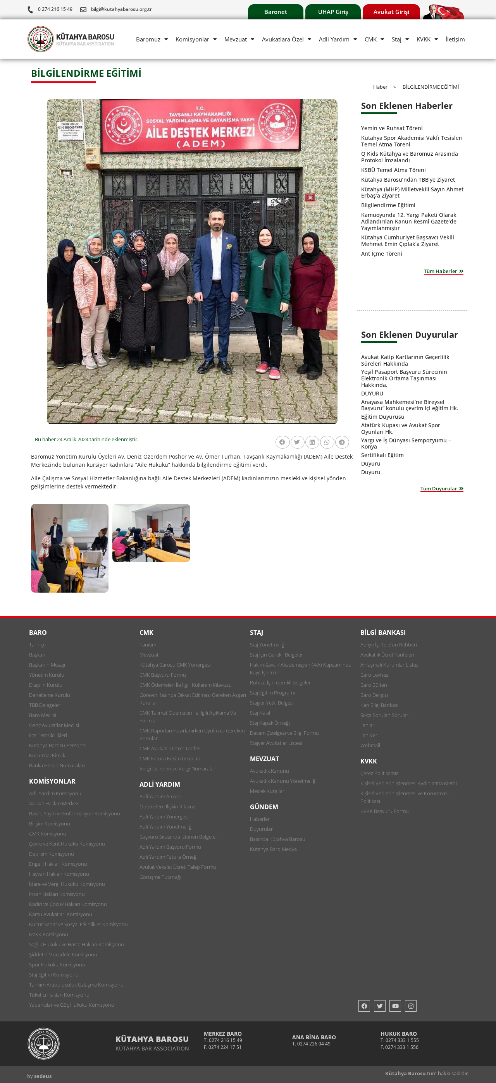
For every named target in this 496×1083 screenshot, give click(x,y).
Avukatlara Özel (283, 39)
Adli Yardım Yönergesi (164, 816)
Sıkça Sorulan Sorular (384, 715)
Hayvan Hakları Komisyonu (59, 873)
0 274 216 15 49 (55, 9)
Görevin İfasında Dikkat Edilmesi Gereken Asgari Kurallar (193, 698)
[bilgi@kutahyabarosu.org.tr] (83, 10)
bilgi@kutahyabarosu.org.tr (121, 9)
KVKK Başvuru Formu (384, 811)
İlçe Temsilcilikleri (48, 735)
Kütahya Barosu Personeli (58, 745)
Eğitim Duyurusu (383, 416)
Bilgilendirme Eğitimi (388, 205)
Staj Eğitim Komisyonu (54, 974)
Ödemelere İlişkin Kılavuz (167, 806)
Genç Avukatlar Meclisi (54, 725)
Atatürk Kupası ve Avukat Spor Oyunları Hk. (400, 428)
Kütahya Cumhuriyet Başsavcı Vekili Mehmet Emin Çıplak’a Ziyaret (407, 241)
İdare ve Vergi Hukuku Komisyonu (67, 883)
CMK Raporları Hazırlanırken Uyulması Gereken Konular (192, 734)
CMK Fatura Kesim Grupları (170, 758)
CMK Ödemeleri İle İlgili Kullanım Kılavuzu (186, 684)
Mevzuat (235, 39)
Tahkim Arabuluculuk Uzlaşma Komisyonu (76, 984)
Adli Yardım (334, 39)
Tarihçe (37, 644)
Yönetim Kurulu (46, 674)
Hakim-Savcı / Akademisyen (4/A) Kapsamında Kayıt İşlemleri (300, 668)
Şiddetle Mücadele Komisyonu (63, 954)
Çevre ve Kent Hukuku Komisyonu (67, 843)
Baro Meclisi (42, 715)
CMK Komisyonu (47, 833)
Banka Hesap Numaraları (57, 765)
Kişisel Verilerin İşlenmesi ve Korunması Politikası (404, 797)
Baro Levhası (374, 674)
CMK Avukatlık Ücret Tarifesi (171, 748)
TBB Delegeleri (45, 704)
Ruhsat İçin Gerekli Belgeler (280, 682)
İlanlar (367, 725)
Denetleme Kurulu (49, 694)
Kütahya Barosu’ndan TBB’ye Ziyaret (408, 179)
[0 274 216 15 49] (30, 10)
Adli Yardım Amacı (160, 796)
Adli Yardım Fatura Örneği (169, 856)
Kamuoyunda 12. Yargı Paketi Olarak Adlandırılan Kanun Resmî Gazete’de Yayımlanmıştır (408, 221)
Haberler (260, 818)
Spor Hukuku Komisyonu (57, 964)
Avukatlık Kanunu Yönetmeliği (283, 780)
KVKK (424, 39)
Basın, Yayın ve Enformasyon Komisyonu (74, 813)
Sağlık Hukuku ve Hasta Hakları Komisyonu (76, 944)
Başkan (37, 654)
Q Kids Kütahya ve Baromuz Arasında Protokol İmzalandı (409, 157)
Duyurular (261, 828)
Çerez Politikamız (379, 773)
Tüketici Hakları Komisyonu (59, 994)
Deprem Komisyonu (51, 853)
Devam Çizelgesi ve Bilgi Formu (284, 732)
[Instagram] (411, 1006)
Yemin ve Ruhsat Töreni (392, 128)
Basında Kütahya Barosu (277, 838)
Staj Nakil (260, 712)
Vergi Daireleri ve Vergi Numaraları (178, 768)
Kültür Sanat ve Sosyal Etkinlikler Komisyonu (78, 924)
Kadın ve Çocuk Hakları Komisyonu (68, 904)
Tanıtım (148, 644)
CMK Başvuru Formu (163, 674)
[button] (282, 442)
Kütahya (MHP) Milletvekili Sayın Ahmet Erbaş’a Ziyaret (412, 192)
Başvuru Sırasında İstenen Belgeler (178, 836)
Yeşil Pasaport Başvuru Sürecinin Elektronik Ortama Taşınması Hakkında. (404, 378)
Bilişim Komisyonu (49, 823)
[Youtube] (395, 1006)
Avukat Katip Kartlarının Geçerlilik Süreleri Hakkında (405, 360)
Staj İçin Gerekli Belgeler (276, 654)
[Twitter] (380, 1006)
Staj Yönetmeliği (268, 644)
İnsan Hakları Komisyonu (57, 893)
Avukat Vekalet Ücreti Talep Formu (178, 866)
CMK (371, 39)
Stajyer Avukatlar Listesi (276, 742)
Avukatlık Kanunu (269, 770)
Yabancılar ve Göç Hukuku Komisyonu (71, 1004)
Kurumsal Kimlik (47, 755)
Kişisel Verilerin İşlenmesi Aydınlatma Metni (408, 783)
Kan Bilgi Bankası (379, 704)
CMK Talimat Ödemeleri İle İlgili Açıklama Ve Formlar (188, 716)
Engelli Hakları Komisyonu (58, 863)
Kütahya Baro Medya (273, 849)
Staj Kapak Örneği (270, 722)
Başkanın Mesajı (47, 664)
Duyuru (371, 463)
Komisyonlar (192, 39)
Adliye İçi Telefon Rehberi (388, 644)
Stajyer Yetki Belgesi (272, 702)
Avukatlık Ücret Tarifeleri (387, 654)
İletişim (455, 39)
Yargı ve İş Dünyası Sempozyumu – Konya (406, 443)
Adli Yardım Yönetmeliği (166, 826)
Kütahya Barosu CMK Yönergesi (175, 664)
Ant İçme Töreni (381, 253)
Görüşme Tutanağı (160, 876)
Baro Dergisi (374, 694)
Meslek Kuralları (268, 790)
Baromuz (148, 39)
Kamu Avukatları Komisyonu (60, 914)
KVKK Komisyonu (48, 934)
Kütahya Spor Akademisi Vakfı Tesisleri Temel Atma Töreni (412, 141)
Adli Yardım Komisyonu (55, 793)
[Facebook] (364, 1006)
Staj (396, 39)
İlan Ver (368, 735)
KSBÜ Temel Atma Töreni (393, 170)
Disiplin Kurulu (45, 684)
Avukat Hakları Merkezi (54, 803)
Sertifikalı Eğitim (382, 455)
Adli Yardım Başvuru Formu (170, 846)
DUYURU (372, 393)
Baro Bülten (373, 684)
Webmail (370, 745)
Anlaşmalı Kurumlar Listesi (390, 664)
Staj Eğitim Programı (272, 692)
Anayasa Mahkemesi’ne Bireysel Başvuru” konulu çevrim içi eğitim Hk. (409, 405)
